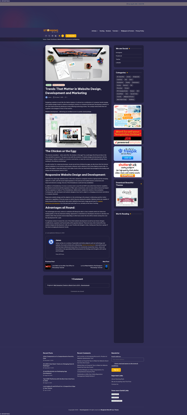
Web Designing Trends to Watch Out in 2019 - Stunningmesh (71, 285)
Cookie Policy (115, 397)
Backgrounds (136, 76)
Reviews (132, 91)
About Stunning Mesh (117, 379)
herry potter (81, 356)
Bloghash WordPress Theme (110, 410)
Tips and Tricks (134, 93)
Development (120, 82)
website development (88, 245)
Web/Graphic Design (58, 84)
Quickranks (80, 374)
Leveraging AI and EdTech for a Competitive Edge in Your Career (59, 387)
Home (44, 39)
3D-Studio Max (120, 76)
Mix (131, 85)
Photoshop (119, 88)
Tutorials (119, 96)
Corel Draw (119, 79)
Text (127, 93)
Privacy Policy (115, 394)
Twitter (118, 59)
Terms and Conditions (117, 400)
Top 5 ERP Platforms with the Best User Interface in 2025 (58, 380)
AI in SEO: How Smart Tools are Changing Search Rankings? (58, 365)
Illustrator (125, 85)
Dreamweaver (135, 82)
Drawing (128, 82)
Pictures (127, 88)
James (58, 240)
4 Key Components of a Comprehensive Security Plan (58, 357)
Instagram (119, 52)
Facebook (119, 56)
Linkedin (118, 62)
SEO (138, 91)
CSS (126, 79)
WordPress (131, 99)
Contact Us (114, 384)
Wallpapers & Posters (129, 96)
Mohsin (79, 361)
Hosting (119, 85)
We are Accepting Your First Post (121, 381)
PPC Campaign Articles (122, 91)
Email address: (116, 356)
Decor (131, 79)
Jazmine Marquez (82, 370)
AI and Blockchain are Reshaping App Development (55, 372)
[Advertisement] (93, 17)
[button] (70, 35)
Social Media (120, 93)
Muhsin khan (81, 365)
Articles (49, 84)
